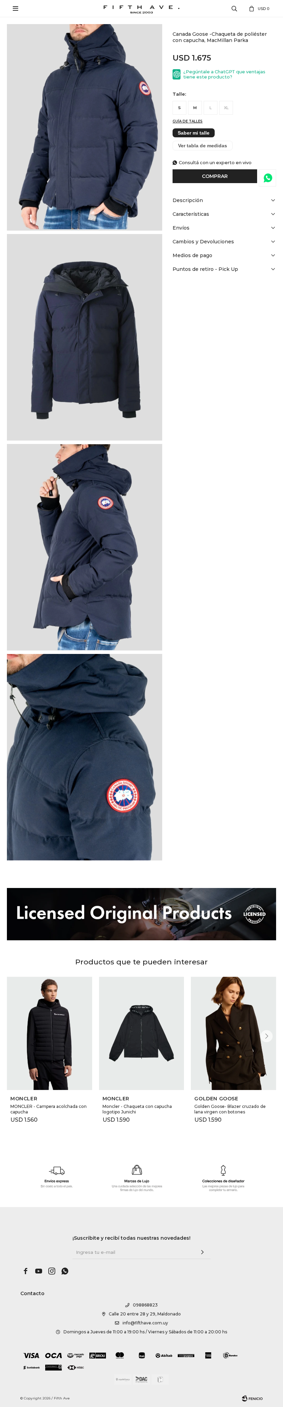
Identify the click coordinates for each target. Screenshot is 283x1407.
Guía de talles (188, 121)
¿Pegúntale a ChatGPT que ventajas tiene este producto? (224, 74)
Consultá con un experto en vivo (215, 162)
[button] (267, 1036)
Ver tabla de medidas (202, 145)
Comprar (215, 176)
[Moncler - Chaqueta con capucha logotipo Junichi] (141, 1033)
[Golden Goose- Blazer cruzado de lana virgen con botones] (233, 1033)
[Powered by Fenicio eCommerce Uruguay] (252, 1398)
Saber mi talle (193, 133)
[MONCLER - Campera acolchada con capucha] (49, 1033)
